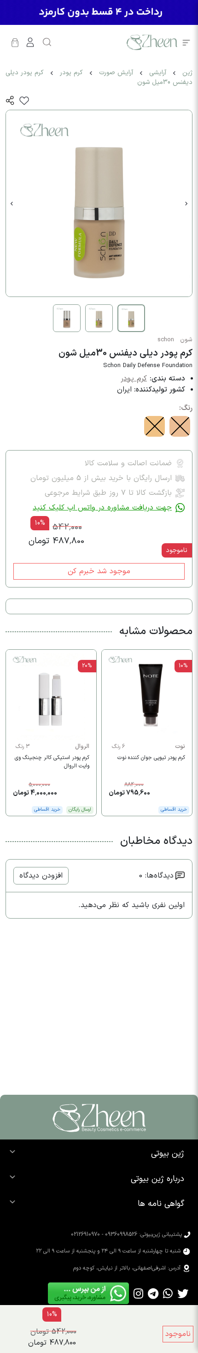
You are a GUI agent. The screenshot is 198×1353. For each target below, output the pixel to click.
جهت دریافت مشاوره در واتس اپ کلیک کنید (102, 507)
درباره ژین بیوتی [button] (157, 1179)
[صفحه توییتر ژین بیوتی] (183, 1293)
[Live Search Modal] (47, 42)
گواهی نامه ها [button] (161, 1204)
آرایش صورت (116, 72)
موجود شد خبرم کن (99, 571)
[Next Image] (186, 203)
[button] (10, 100)
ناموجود (178, 1334)
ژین (187, 72)
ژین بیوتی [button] (167, 1153)
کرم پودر (71, 72)
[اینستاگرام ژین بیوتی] (138, 1293)
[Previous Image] (11, 203)
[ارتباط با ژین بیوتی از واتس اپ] (168, 1293)
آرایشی (157, 72)
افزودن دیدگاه (41, 875)
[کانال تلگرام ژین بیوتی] (153, 1293)
